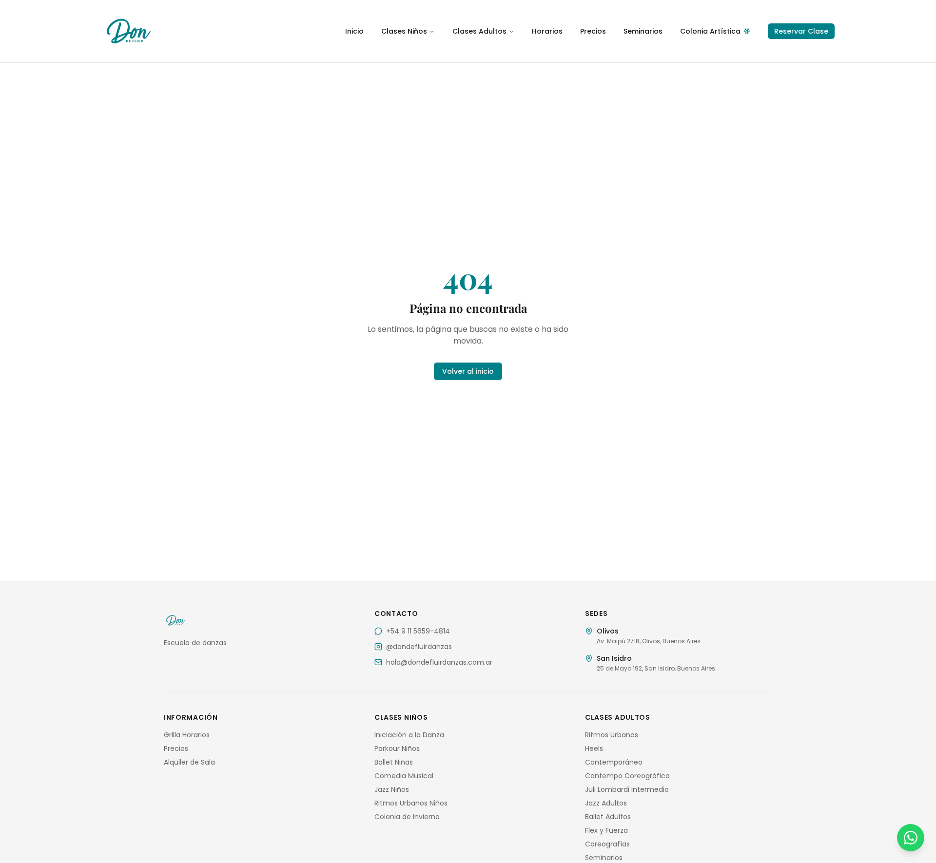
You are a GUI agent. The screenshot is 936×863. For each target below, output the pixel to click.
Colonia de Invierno (407, 817)
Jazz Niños (391, 789)
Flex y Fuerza (606, 830)
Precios (593, 31)
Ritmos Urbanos (611, 735)
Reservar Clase (801, 31)
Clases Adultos (479, 31)
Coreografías (607, 844)
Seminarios (643, 31)
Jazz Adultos (606, 803)
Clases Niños (404, 31)
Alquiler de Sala (189, 762)
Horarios (547, 31)
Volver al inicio (468, 371)
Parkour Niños (397, 748)
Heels (594, 748)
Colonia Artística (710, 31)
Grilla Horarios (187, 735)
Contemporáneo (614, 762)
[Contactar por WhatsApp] (910, 837)
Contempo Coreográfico (627, 776)
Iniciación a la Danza (409, 735)
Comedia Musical (403, 776)
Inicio (354, 31)
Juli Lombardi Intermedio (627, 789)
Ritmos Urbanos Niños (411, 803)
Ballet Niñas (393, 762)
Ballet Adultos (608, 817)
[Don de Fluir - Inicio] (195, 31)
